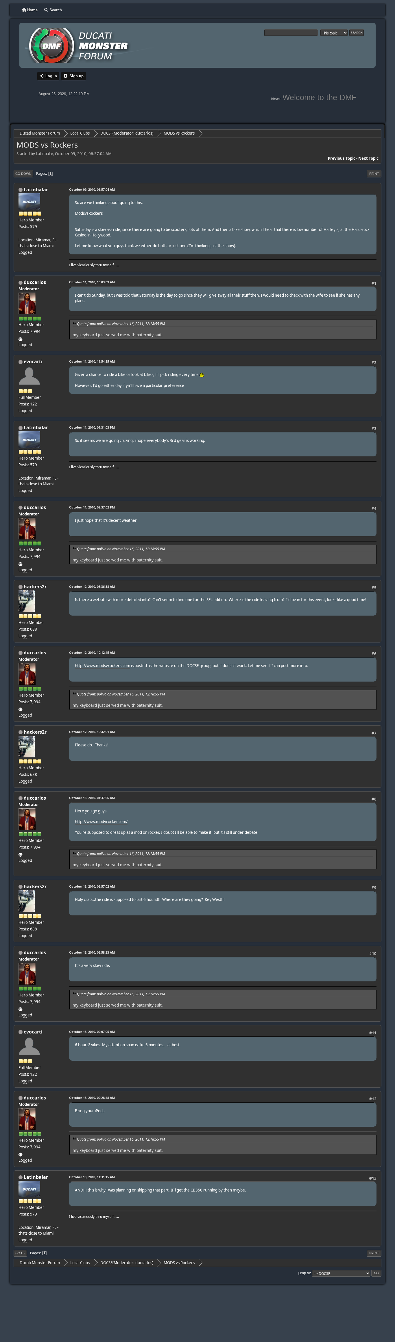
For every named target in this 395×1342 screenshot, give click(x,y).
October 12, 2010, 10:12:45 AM (92, 652)
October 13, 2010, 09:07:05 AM (92, 1031)
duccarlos (143, 133)
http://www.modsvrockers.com (102, 665)
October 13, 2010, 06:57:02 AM (92, 886)
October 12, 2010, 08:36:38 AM (92, 586)
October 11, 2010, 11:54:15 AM (92, 361)
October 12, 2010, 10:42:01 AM (92, 732)
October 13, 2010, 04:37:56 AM (92, 798)
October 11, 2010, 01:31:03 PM (92, 427)
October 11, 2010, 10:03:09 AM (92, 282)
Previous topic (341, 158)
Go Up (20, 1253)
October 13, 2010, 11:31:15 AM (92, 1177)
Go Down (23, 173)
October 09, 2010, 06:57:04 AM (92, 189)
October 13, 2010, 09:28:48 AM (92, 1097)
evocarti (33, 361)
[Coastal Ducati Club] (21, 338)
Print (374, 173)
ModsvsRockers (89, 213)
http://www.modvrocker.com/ (101, 821)
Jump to (304, 1273)
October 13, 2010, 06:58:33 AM (92, 952)
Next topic (368, 158)
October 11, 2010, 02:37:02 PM (92, 507)
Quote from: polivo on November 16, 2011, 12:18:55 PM (121, 323)
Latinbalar (36, 189)
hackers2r (35, 586)
